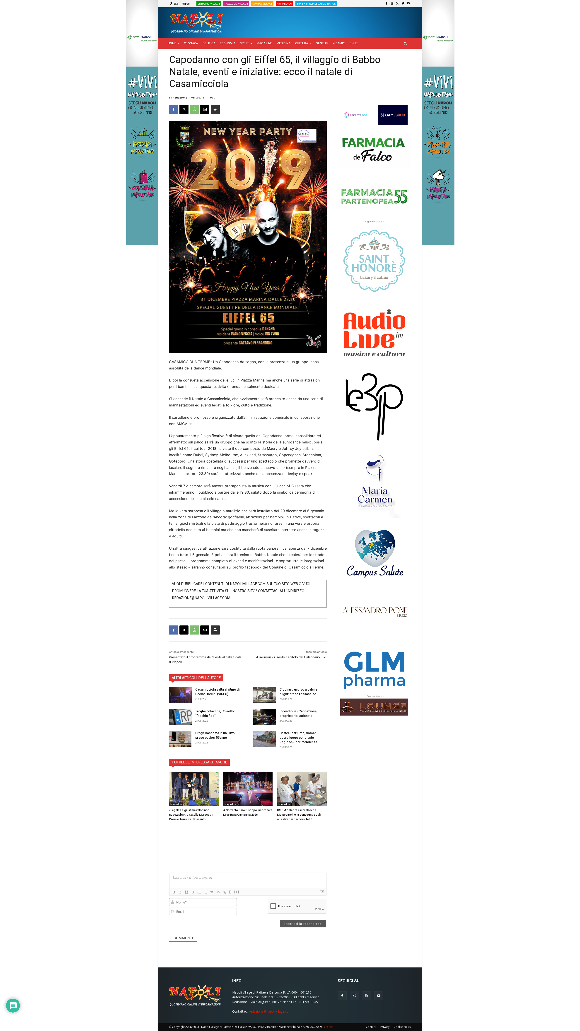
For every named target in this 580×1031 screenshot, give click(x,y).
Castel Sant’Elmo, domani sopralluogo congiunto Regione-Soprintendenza (298, 737)
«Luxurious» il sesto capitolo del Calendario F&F (291, 657)
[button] (405, 43)
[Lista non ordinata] (205, 892)
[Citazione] (212, 892)
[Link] (224, 892)
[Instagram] (392, 3)
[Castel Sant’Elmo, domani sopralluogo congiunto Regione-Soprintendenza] (264, 739)
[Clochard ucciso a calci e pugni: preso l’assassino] (264, 695)
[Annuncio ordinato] (199, 892)
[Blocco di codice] (218, 892)
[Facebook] (386, 3)
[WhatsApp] (194, 109)
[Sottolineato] (186, 892)
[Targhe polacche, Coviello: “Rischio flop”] (180, 717)
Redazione (180, 97)
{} (230, 891)
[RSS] (366, 995)
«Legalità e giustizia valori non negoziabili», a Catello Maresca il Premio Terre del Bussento (191, 814)
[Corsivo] (180, 892)
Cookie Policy (402, 1027)
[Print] (215, 109)
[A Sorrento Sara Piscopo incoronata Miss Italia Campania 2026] (248, 789)
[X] (397, 3)
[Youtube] (408, 3)
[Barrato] (193, 892)
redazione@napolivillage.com (270, 1011)
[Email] (204, 109)
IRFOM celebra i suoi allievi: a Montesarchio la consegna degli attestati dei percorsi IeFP (299, 814)
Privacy (384, 1027)
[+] (236, 891)
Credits (328, 1027)
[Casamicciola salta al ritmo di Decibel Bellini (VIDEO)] (180, 695)
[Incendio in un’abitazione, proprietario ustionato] (264, 717)
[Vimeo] (403, 3)
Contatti (371, 1027)
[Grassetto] (174, 892)
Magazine (176, 804)
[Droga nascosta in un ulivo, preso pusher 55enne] (180, 739)
